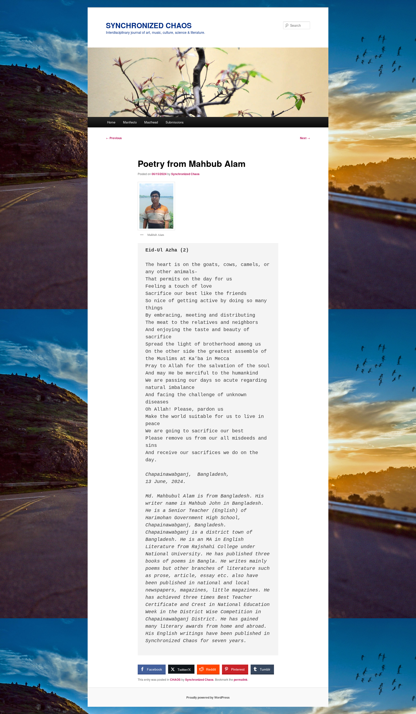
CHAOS (175, 679)
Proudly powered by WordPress (208, 697)
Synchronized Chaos (185, 174)
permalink (240, 679)
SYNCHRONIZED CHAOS (149, 25)
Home (111, 122)
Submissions (175, 122)
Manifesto (130, 122)
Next (305, 138)
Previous (114, 138)
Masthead (151, 122)
